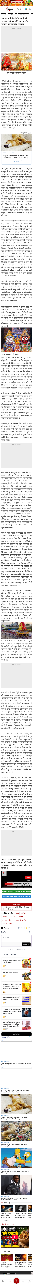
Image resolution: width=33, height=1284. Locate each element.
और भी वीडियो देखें (7, 1224)
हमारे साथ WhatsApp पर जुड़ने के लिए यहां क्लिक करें (16, 891)
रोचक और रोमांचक (7, 924)
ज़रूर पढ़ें (7, 1202)
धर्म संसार (7, 1251)
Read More (8, 884)
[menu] (3, 9)
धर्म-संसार (21, 917)
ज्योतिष (4, 917)
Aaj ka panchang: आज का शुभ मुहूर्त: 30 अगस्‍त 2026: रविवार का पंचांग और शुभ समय (7, 1265)
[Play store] (26, 9)
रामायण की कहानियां (20, 920)
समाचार (3, 14)
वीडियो (6, 1221)
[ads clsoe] (32, 1273)
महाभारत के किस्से (7, 920)
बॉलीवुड (10, 14)
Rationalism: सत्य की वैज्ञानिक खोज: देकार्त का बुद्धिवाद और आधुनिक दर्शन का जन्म (20, 1215)
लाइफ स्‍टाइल (12, 917)
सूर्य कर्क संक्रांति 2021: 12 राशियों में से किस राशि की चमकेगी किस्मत (16, 908)
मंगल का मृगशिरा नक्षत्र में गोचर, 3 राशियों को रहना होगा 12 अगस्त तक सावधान (7, 1215)
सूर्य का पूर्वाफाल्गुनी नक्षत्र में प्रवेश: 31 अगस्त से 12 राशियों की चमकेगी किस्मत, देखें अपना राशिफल (20, 1265)
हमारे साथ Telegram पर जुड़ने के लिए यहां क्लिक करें (16, 896)
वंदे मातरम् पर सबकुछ (22, 14)
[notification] (30, 9)
